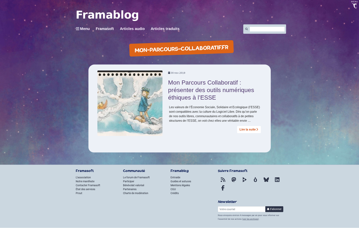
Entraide (175, 177)
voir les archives (250, 219)
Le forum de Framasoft (136, 177)
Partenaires (129, 189)
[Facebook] (223, 190)
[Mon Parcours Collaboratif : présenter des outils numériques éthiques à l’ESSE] (130, 104)
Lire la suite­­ (248, 129)
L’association (83, 177)
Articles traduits (165, 29)
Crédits (175, 193)
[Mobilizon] (255, 181)
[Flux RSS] (223, 181)
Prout (79, 193)
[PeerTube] (244, 181)
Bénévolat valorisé (133, 185)
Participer (128, 181)
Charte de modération (135, 193)
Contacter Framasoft (88, 185)
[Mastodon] (234, 181)
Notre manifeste (85, 181)
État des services (85, 189)
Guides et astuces (181, 181)
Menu (85, 29)
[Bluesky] (266, 181)
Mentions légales (180, 185)
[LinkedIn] (277, 181)
